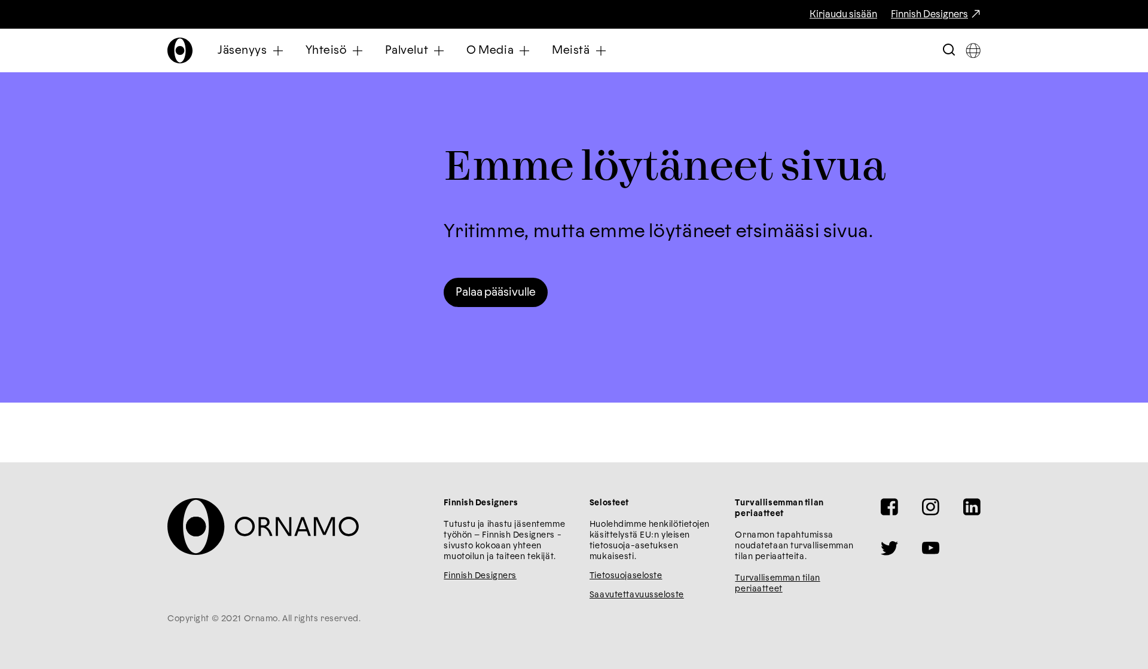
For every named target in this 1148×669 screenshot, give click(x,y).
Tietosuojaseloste (626, 576)
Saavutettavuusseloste (637, 595)
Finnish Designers (929, 14)
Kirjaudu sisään (843, 14)
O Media (490, 50)
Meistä (571, 50)
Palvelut (407, 50)
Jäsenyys (242, 50)
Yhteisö (326, 50)
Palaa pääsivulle (496, 292)
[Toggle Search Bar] (949, 50)
